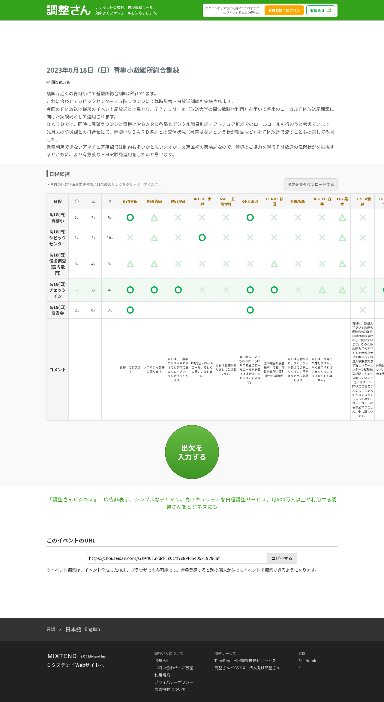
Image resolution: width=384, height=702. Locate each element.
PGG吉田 (154, 201)
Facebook (307, 660)
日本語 (73, 629)
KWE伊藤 (178, 201)
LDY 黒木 (342, 201)
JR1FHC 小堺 (202, 201)
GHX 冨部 (250, 201)
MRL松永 (298, 201)
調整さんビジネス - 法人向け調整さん (247, 667)
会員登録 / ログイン (284, 10)
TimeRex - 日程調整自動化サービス (245, 660)
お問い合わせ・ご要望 (174, 667)
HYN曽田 (130, 201)
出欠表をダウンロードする (310, 184)
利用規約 (162, 675)
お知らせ (317, 10)
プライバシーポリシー (174, 682)
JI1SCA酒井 (363, 201)
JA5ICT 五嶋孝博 (226, 201)
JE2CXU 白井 (322, 201)
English (92, 629)
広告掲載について (170, 689)
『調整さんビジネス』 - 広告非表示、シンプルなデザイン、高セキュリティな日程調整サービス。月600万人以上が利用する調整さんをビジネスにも (192, 503)
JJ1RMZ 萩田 (274, 201)
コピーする (282, 558)
